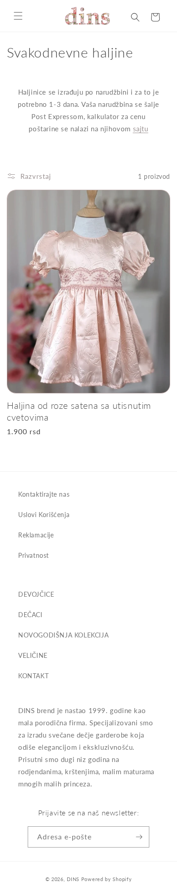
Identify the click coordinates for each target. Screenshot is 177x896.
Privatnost (33, 555)
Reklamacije (36, 535)
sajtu (140, 129)
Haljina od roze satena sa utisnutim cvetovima (79, 411)
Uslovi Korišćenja (43, 514)
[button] (18, 16)
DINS (73, 879)
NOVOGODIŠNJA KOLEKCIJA (63, 635)
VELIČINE (33, 655)
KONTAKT (33, 676)
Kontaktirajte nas (43, 494)
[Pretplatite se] (139, 837)
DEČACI (30, 614)
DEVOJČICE (36, 594)
